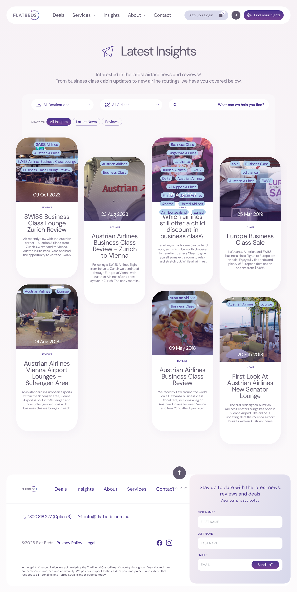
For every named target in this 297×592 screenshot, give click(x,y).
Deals (58, 15)
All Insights (59, 121)
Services (81, 15)
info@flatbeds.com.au (107, 517)
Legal (90, 542)
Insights (112, 15)
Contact (162, 15)
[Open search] (236, 15)
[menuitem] (58, 15)
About (134, 15)
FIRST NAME (205, 512)
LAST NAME (205, 533)
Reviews (112, 121)
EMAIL (201, 555)
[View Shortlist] (220, 15)
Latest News (86, 121)
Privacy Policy (69, 542)
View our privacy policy (240, 500)
